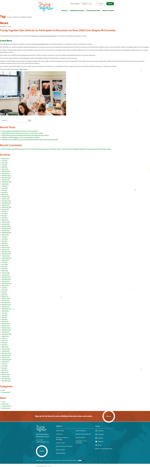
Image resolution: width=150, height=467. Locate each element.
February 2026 (6, 171)
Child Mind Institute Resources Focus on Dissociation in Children (20, 137)
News (3, 390)
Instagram (101, 434)
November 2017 (6, 380)
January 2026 (5, 173)
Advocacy (64, 10)
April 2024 (4, 218)
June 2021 (5, 290)
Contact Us (59, 434)
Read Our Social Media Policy (103, 449)
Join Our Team (60, 443)
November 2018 (6, 355)
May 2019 (4, 342)
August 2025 (5, 184)
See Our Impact (80, 437)
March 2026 (5, 169)
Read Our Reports (81, 430)
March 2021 (5, 296)
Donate (110, 3)
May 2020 (4, 317)
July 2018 (4, 364)
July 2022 (4, 262)
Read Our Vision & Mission (83, 434)
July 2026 (4, 160)
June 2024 (5, 213)
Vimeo (99, 445)
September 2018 (6, 359)
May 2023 (4, 241)
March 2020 (5, 321)
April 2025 (4, 192)
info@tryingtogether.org (42, 442)
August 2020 (5, 311)
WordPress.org (6, 408)
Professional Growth (93, 10)
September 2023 (6, 232)
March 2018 (5, 372)
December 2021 (6, 277)
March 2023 (5, 245)
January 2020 (5, 325)
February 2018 (6, 374)
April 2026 (4, 167)
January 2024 (5, 224)
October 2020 (5, 306)
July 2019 (4, 338)
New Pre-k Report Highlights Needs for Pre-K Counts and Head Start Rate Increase (87, 149)
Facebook (101, 430)
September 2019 (6, 334)
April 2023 (4, 243)
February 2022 (6, 273)
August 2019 (5, 336)
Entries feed (5, 404)
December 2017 (6, 378)
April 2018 (4, 370)
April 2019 (4, 345)
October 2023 (5, 230)
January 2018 (5, 376)
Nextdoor (100, 441)
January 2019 (5, 351)
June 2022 (5, 264)
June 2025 (5, 188)
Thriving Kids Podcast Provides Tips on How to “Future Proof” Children (22, 133)
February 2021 (6, 298)
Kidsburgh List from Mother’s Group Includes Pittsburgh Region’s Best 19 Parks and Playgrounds (30, 139)
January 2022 (5, 275)
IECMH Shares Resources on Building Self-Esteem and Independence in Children (25, 135)
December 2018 (6, 353)
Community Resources (77, 10)
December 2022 (6, 251)
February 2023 (6, 247)
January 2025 (5, 199)
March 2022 (5, 270)
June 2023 (5, 239)
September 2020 (6, 309)
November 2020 (6, 304)
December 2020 (6, 302)
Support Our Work (108, 10)
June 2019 (5, 340)
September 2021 (6, 283)
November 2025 (6, 177)
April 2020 (4, 319)
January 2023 (5, 249)
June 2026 (5, 163)
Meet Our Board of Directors (64, 446)
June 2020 (5, 315)
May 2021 (4, 292)
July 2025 (4, 186)
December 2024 (6, 201)
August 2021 (5, 285)
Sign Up (108, 416)
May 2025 (4, 190)
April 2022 (4, 268)
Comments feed (6, 406)
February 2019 (6, 349)
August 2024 (5, 209)
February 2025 (6, 196)
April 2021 (4, 294)
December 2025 (6, 175)
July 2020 (4, 313)
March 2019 (5, 347)
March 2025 (5, 194)
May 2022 (4, 266)
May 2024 (4, 215)
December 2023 (6, 226)
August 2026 (5, 158)
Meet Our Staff (60, 450)
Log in (3, 402)
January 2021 (5, 300)
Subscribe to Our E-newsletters (81, 442)
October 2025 (5, 179)
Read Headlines (60, 453)
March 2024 (5, 220)
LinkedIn (100, 438)
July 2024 (4, 211)
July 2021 (4, 287)
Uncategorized (6, 392)
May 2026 (4, 165)
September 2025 (6, 182)
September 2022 (6, 258)
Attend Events (60, 430)
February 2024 (6, 222)
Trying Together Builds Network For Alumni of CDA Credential (20, 131)
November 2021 (6, 279)
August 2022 (5, 260)
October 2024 (5, 205)
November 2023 (6, 228)
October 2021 (5, 281)
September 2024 (6, 207)
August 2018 (5, 361)
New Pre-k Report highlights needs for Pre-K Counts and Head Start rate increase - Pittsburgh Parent (31, 149)
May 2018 (4, 368)
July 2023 (4, 237)
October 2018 (5, 357)
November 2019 (6, 330)
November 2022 (6, 254)
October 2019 (5, 332)
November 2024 (6, 203)
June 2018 (5, 366)
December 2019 (6, 328)
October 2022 (5, 256)
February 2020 (6, 323)
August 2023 (5, 234)
